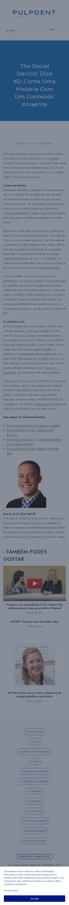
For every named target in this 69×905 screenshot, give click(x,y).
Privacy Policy (11, 890)
